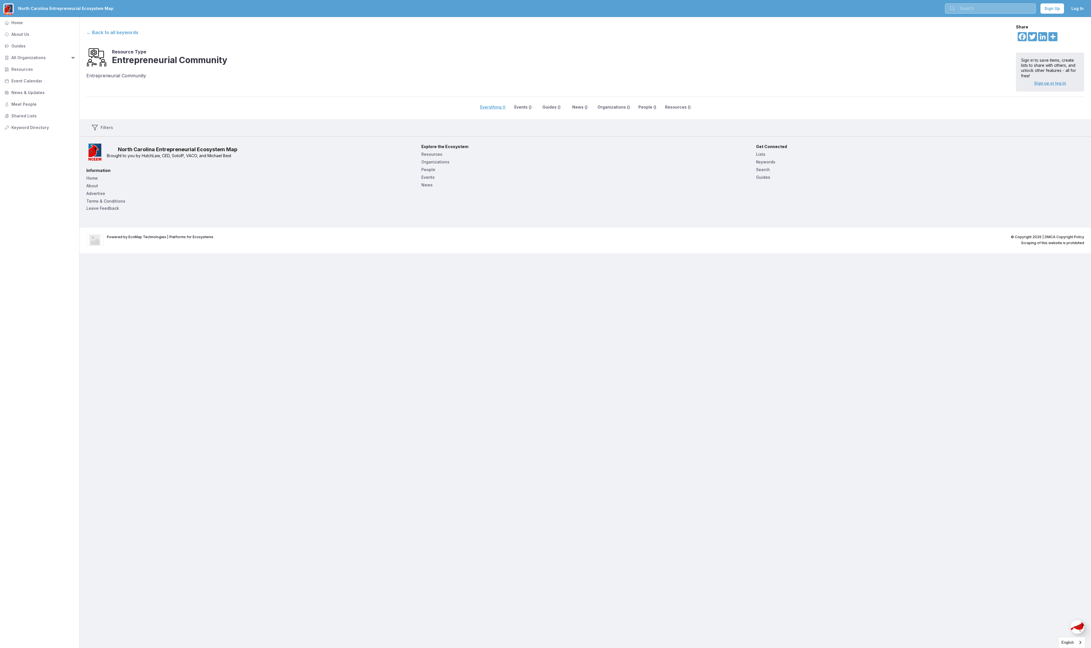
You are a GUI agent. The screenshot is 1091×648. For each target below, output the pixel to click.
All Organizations (24, 57)
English (1067, 642)
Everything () (492, 107)
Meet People (20, 104)
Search (763, 169)
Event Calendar (22, 80)
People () (647, 107)
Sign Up (1052, 8)
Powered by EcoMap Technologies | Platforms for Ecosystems (160, 237)
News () (580, 107)
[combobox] (1071, 642)
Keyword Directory (26, 127)
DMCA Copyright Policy (1064, 237)
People (428, 169)
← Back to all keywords (112, 32)
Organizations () (613, 107)
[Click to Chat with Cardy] (1077, 627)
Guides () (551, 107)
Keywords (765, 161)
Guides (14, 45)
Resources (18, 69)
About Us (16, 34)
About (92, 185)
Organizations (435, 161)
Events (428, 177)
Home (13, 22)
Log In (1077, 8)
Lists (760, 154)
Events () (523, 107)
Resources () (678, 107)
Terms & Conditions (105, 201)
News (427, 184)
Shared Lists (20, 115)
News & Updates (24, 92)
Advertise (95, 193)
